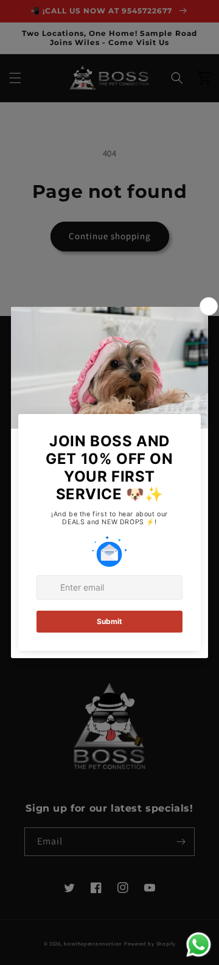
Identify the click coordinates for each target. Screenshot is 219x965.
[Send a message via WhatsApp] (198, 944)
